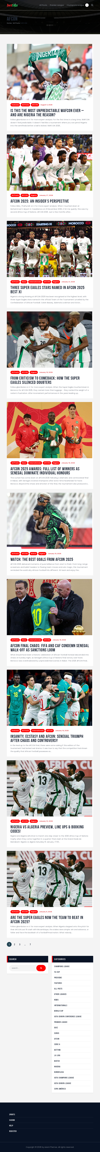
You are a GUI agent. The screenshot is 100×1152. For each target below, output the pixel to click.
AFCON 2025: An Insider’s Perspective (39, 201)
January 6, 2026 (45, 912)
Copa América (60, 1089)
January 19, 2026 (46, 372)
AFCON (35, 105)
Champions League (62, 966)
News (24, 282)
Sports (12, 1114)
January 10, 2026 (46, 821)
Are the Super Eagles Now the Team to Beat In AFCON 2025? (46, 919)
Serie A (57, 1044)
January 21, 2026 (68, 282)
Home (9, 23)
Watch (33, 553)
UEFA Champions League (64, 1078)
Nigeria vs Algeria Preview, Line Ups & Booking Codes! (47, 829)
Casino (12, 1120)
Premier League (60, 1022)
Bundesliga (59, 1072)
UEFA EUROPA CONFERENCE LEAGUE (68, 1016)
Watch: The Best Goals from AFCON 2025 (41, 559)
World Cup (58, 1011)
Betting (57, 1050)
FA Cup (57, 972)
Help (11, 1125)
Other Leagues (60, 994)
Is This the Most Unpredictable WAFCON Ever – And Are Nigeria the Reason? (47, 112)
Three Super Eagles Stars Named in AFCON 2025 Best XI (47, 289)
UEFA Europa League (62, 1083)
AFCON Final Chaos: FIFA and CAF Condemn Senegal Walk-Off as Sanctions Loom (49, 648)
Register (13, 1131)
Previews (58, 977)
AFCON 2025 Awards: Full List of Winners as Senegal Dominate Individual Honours (45, 471)
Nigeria (34, 195)
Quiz (56, 1027)
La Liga (57, 1055)
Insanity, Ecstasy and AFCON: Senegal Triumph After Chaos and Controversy (46, 738)
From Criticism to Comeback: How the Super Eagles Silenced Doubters (45, 380)
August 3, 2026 (46, 105)
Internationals (35, 282)
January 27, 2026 (46, 195)
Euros (56, 1033)
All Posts (16, 23)
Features (15, 105)
